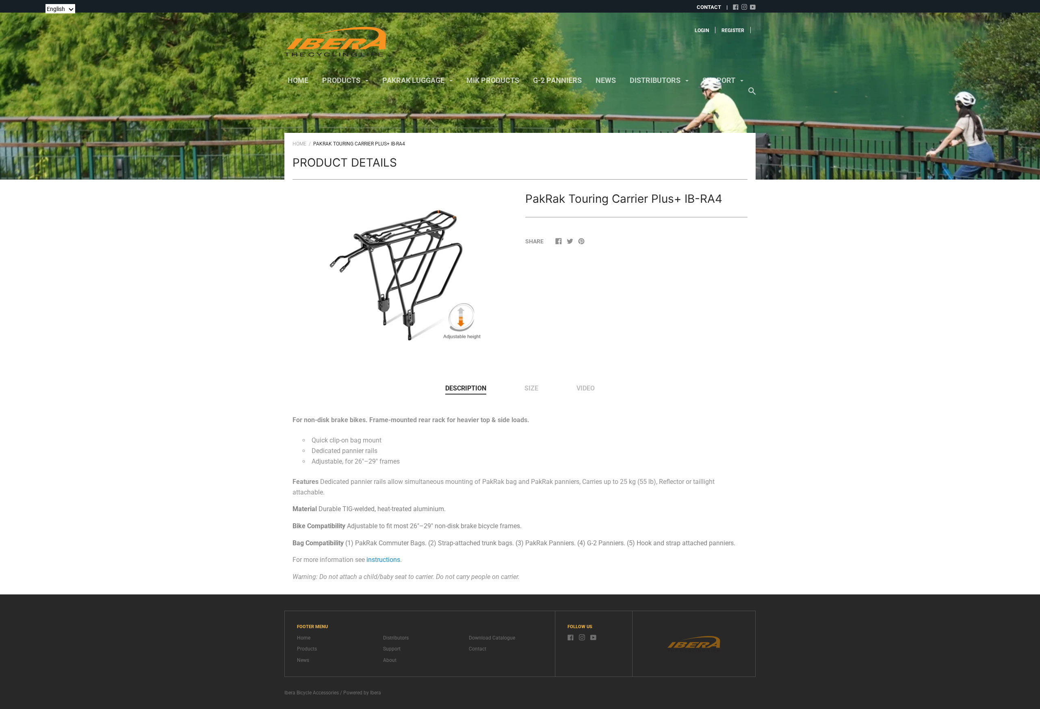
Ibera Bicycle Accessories (311, 693)
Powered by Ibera (362, 693)
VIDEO (585, 388)
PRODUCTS (342, 80)
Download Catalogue (492, 638)
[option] (403, 273)
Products (307, 649)
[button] (60, 8)
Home (298, 80)
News (303, 660)
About (389, 660)
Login (702, 30)
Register (733, 30)
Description (465, 388)
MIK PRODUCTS (492, 80)
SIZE (531, 388)
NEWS (606, 80)
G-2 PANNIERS (557, 80)
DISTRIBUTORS (656, 80)
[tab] (465, 389)
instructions (383, 560)
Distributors (396, 638)
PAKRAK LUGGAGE (414, 80)
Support (392, 649)
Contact (477, 649)
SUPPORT (719, 80)
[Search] (752, 95)
